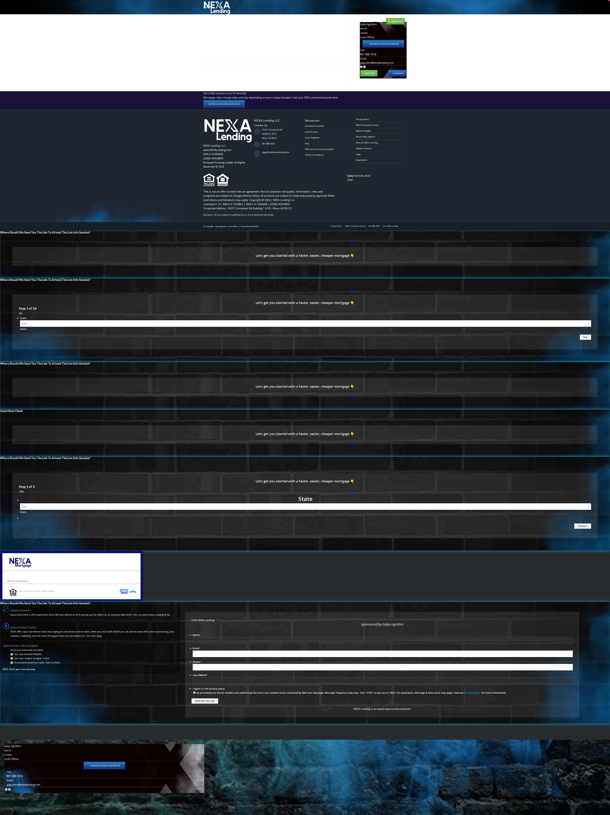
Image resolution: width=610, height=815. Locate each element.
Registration (361, 160)
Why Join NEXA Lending (367, 142)
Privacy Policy (362, 119)
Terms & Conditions (314, 154)
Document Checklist (314, 126)
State (23, 318)
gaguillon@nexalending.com (377, 63)
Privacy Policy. (472, 692)
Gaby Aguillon (235, 46)
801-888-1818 (368, 54)
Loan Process (311, 131)
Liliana (211, 25)
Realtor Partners (364, 148)
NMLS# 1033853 (363, 130)
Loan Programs (312, 137)
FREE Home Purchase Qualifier (319, 149)
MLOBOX (255, 226)
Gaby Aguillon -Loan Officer (226, 226)
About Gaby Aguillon (365, 136)
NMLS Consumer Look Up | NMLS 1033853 (36, 591)
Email (196, 648)
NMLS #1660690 (213, 154)
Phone (197, 661)
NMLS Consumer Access (367, 125)
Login (358, 154)
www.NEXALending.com (217, 150)
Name (197, 634)
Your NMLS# (200, 675)
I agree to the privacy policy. (209, 688)
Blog (307, 143)
